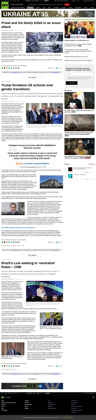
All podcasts (91, 164)
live (67, 4)
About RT (73, 404)
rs (15, 393)
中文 (18, 0)
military (33, 220)
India (44, 7)
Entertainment (78, 7)
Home (3, 19)
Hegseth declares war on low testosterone (18, 227)
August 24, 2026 (41, 167)
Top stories (67, 19)
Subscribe (71, 83)
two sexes (32, 203)
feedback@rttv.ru (56, 72)
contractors (4, 224)
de (11, 393)
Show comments (32, 77)
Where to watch (51, 404)
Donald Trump (5, 245)
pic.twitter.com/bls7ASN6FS (36, 164)
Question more (17, 4)
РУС (8, 0)
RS (15, 0)
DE (11, 0)
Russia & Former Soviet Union (18, 7)
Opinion (70, 7)
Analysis (64, 7)
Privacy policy (74, 402)
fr (13, 393)
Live (49, 400)
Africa (49, 7)
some (54, 234)
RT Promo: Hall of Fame (76, 406)
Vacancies (73, 412)
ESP (5, 0)
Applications (50, 402)
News (2, 400)
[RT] (28, 0)
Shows (85, 7)
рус (8, 393)
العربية (2, 0)
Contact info (74, 408)
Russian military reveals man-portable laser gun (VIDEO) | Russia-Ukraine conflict (46, 4)
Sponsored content (52, 408)
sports (45, 211)
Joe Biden (13, 245)
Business (38, 7)
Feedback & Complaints (76, 410)
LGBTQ (19, 245)
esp (6, 393)
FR (13, 0)
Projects (92, 7)
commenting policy (15, 72)
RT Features (56, 7)
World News (30, 7)
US (23, 245)
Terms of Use (74, 400)
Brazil (3, 369)
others (31, 235)
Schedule (50, 406)
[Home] (5, 5)
